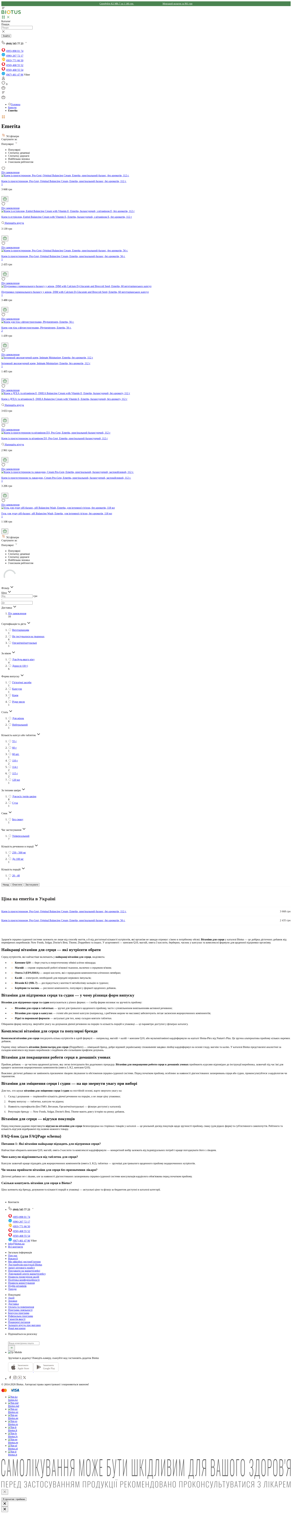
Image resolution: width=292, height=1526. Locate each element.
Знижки (12, 1300)
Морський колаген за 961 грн (177, 3)
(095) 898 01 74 (14, 51)
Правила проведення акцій (23, 1276)
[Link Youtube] (20, 1378)
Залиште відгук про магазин (24, 1325)
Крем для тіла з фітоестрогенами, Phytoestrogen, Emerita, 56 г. (36, 327)
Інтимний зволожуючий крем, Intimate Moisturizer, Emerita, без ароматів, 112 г (45, 363)
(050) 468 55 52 (14, 65)
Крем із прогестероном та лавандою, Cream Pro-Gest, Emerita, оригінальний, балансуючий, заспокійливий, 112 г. (66, 477)
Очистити (17, 884)
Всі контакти (15, 1246)
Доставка (13, 1303)
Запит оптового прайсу (21, 1267)
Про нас (12, 1255)
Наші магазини (17, 1328)
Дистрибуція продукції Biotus (25, 1264)
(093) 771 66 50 (14, 60)
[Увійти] (3, 79)
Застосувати (31, 884)
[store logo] (11, 13)
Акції (11, 1297)
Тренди (12, 1289)
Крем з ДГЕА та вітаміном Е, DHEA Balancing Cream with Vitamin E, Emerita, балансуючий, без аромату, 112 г (64, 399)
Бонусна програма (18, 1313)
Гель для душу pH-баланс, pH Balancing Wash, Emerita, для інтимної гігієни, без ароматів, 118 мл (56, 513)
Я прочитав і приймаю (14, 1499)
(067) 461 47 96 (14, 74)
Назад (6, 884)
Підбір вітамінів (17, 1286)
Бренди (12, 107)
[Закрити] (4, 1492)
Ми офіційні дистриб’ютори (24, 1261)
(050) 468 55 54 (14, 69)
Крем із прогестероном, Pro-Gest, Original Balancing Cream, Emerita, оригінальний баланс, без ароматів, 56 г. (63, 256)
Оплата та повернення (21, 1306)
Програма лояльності (20, 1310)
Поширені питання (19, 1322)
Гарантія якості (16, 1319)
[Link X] (24, 1378)
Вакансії (13, 1258)
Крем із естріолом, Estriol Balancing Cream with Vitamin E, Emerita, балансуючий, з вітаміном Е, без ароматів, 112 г (66, 216)
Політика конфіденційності (24, 1279)
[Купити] (4, 199)
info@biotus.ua (16, 1243)
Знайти (6, 36)
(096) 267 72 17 (14, 55)
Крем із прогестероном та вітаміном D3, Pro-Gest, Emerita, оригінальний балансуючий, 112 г (54, 438)
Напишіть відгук (14, 223)
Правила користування (21, 1282)
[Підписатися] (11, 1348)
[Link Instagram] (15, 1378)
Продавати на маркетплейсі (24, 1270)
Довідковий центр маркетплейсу (27, 1273)
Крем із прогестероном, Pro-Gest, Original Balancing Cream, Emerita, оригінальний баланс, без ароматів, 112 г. (63, 181)
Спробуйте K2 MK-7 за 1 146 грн (117, 3)
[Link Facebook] (10, 1378)
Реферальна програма (20, 1316)
